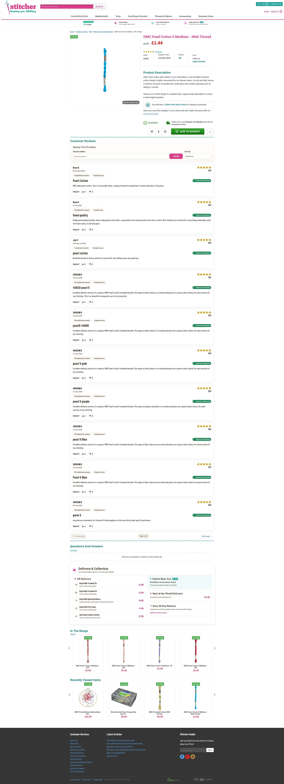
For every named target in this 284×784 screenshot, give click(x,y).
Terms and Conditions (77, 771)
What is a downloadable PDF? (116, 753)
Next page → (207, 536)
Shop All (72, 634)
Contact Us (73, 740)
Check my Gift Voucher (77, 768)
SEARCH (99, 6)
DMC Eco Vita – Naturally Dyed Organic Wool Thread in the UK (126, 749)
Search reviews (79, 151)
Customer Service (76, 759)
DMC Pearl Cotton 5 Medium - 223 (87, 667)
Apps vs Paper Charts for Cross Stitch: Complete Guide (124, 743)
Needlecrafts (101, 16)
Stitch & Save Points (77, 753)
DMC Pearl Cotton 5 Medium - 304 (195, 667)
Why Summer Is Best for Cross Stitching (119, 746)
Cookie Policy (98, 779)
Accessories (185, 16)
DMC (180, 58)
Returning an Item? (76, 765)
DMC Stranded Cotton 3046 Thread (159, 713)
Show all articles (112, 756)
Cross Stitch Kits (79, 16)
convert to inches (198, 61)
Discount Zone (205, 16)
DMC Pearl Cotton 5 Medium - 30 (159, 666)
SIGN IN (266, 11)
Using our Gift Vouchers (77, 756)
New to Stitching (75, 746)
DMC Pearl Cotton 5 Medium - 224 (123, 667)
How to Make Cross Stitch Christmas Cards (120, 740)
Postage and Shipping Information (81, 762)
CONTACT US (275, 11)
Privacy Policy (86, 779)
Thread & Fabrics (163, 16)
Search (176, 156)
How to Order (74, 743)
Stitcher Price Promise (150, 114)
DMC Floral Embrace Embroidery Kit (88, 713)
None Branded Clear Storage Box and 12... (123, 713)
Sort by (187, 151)
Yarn (118, 16)
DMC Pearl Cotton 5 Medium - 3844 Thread (195, 713)
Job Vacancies (75, 779)
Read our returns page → (159, 612)
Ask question (73, 550)
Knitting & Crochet (137, 16)
